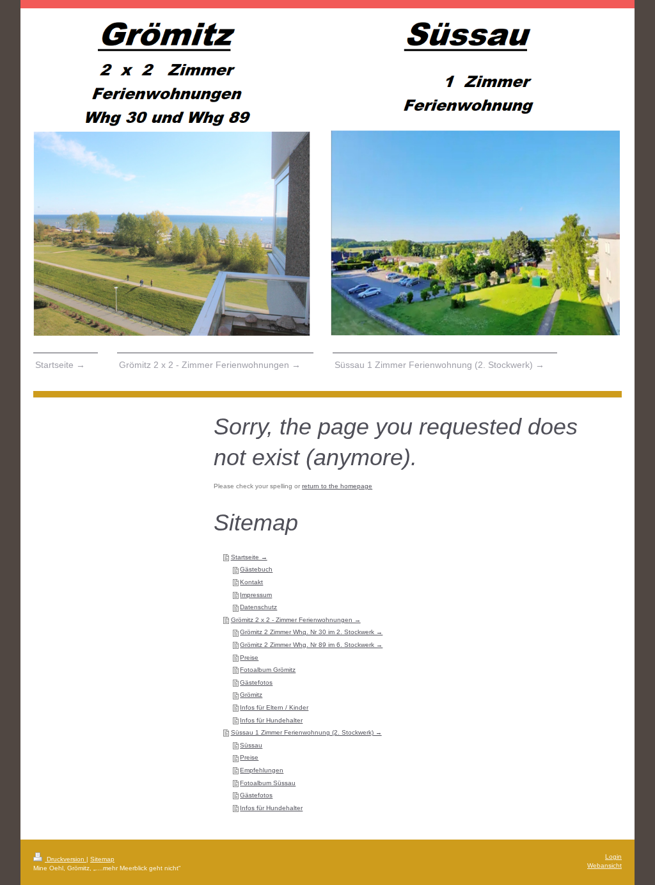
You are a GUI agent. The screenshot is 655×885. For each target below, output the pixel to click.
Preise (249, 657)
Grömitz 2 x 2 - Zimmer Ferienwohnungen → (296, 619)
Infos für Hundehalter (271, 720)
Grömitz (251, 694)
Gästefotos (256, 682)
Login (613, 856)
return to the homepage (337, 486)
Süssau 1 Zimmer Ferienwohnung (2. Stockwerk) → (306, 732)
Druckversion (65, 859)
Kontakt (251, 582)
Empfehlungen (261, 770)
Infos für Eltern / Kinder (274, 707)
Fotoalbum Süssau (268, 782)
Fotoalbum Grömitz (268, 669)
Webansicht (604, 865)
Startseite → (249, 557)
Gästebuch (256, 569)
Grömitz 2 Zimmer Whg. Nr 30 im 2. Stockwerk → (311, 631)
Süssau (251, 745)
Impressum (256, 594)
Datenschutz (258, 606)
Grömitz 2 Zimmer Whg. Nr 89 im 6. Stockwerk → (311, 644)
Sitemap (102, 859)
